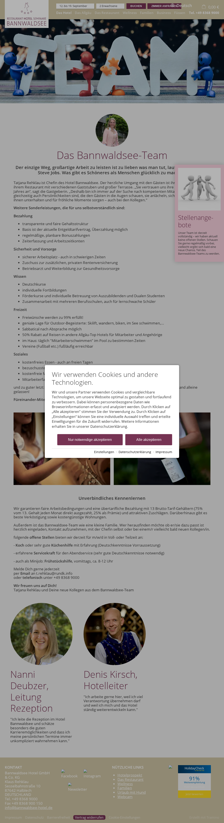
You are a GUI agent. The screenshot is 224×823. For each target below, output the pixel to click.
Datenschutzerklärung (135, 452)
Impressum (164, 452)
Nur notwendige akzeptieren (90, 440)
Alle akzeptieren (148, 440)
